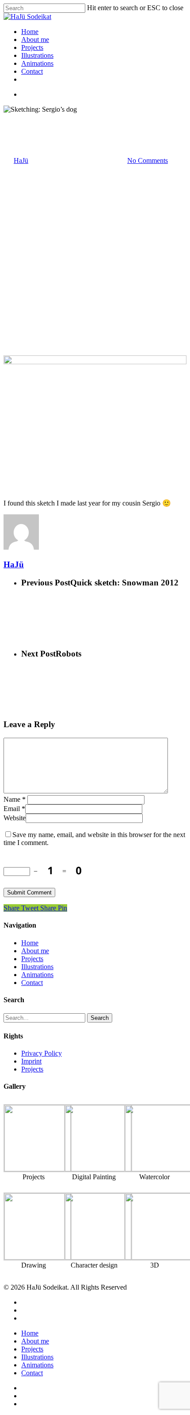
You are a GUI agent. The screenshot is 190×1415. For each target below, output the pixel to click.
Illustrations (37, 55)
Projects (32, 47)
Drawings (17, 117)
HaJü (21, 160)
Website (15, 818)
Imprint (31, 1061)
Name (15, 799)
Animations (37, 63)
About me (35, 39)
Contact (32, 71)
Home (29, 31)
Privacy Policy (41, 1053)
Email (14, 808)
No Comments (147, 160)
